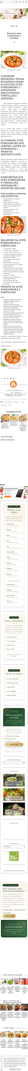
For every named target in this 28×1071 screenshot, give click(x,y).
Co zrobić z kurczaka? (13, 679)
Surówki (11, 563)
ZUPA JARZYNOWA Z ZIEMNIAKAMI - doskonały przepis (14, 812)
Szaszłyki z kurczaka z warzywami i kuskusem (10, 1015)
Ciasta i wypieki (12, 552)
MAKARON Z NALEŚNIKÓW (14, 424)
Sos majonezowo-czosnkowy (8, 394)
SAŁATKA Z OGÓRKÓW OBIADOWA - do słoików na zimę (14, 783)
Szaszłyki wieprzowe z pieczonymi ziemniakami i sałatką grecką (3, 1016)
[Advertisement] (14, 957)
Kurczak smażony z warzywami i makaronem (5, 426)
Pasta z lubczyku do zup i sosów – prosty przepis (3, 989)
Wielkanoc (13, 590)
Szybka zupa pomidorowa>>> (11, 202)
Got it (18, 1069)
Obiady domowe (13, 524)
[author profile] (14, 383)
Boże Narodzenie (12, 596)
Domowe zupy (10, 645)
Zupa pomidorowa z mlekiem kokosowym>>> (11, 213)
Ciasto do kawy (11, 687)
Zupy (14, 547)
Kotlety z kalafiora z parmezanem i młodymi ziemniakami (10, 1044)
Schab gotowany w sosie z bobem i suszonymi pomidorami (17, 1044)
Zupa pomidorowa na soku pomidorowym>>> (10, 210)
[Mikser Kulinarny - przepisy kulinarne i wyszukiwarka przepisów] (14, 860)
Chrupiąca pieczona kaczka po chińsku (20, 394)
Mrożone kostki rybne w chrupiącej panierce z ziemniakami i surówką (24, 1044)
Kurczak (12, 530)
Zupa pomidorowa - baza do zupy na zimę (24, 989)
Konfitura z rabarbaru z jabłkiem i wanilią (17, 989)
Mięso (12, 535)
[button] (14, 26)
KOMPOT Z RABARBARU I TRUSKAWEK (17, 1015)
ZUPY (10, 405)
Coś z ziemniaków (11, 691)
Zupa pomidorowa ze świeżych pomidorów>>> (11, 199)
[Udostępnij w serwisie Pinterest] (14, 379)
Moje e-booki (10, 649)
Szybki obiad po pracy (13, 683)
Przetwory (12, 601)
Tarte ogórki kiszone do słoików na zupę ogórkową (10, 989)
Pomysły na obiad (11, 637)
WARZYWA (4, 405)
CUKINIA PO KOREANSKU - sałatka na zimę (14, 798)
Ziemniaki (12, 569)
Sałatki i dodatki (11, 695)
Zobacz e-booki (14, 744)
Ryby (12, 541)
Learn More (12, 1069)
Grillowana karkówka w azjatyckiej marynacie (24, 1015)
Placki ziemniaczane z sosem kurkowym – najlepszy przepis (23, 427)
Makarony (12, 574)
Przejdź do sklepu (9, 916)
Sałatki (12, 558)
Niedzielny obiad (13, 585)
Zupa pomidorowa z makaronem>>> (13, 204)
